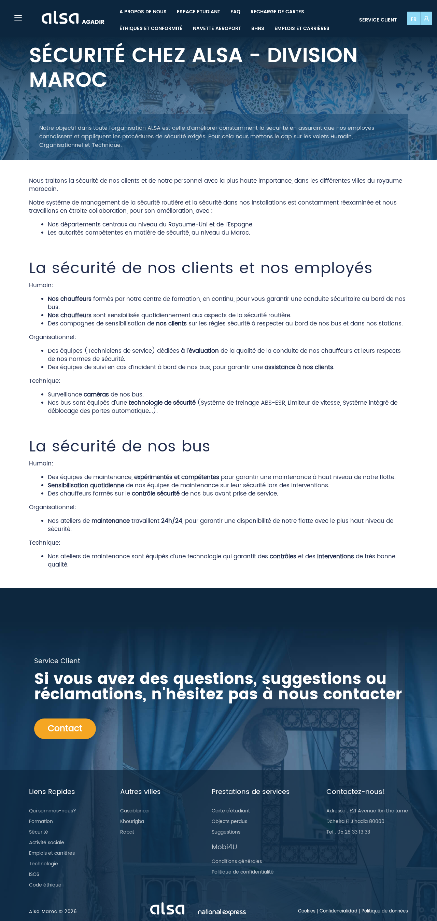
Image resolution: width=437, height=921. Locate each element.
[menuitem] (143, 11)
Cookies (306, 911)
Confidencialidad (338, 911)
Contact (65, 729)
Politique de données (385, 911)
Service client (378, 20)
